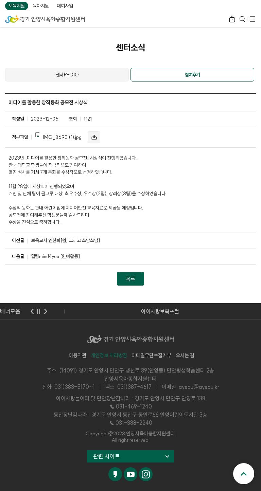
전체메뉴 (252, 20)
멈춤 (38, 311)
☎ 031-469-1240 (130, 406)
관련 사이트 (106, 456)
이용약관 (77, 355)
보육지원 (16, 6)
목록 (130, 279)
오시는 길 (185, 355)
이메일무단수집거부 (151, 355)
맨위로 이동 (243, 473)
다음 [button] (45, 311)
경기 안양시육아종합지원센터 (45, 18)
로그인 (232, 20)
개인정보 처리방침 (109, 355)
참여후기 (192, 75)
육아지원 (41, 6)
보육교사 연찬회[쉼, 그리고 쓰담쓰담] (65, 240)
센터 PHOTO (67, 75)
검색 (242, 20)
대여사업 (65, 6)
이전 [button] (32, 311)
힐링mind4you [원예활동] (55, 256)
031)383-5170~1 (74, 386)
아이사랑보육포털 (160, 311)
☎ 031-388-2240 (130, 422)
